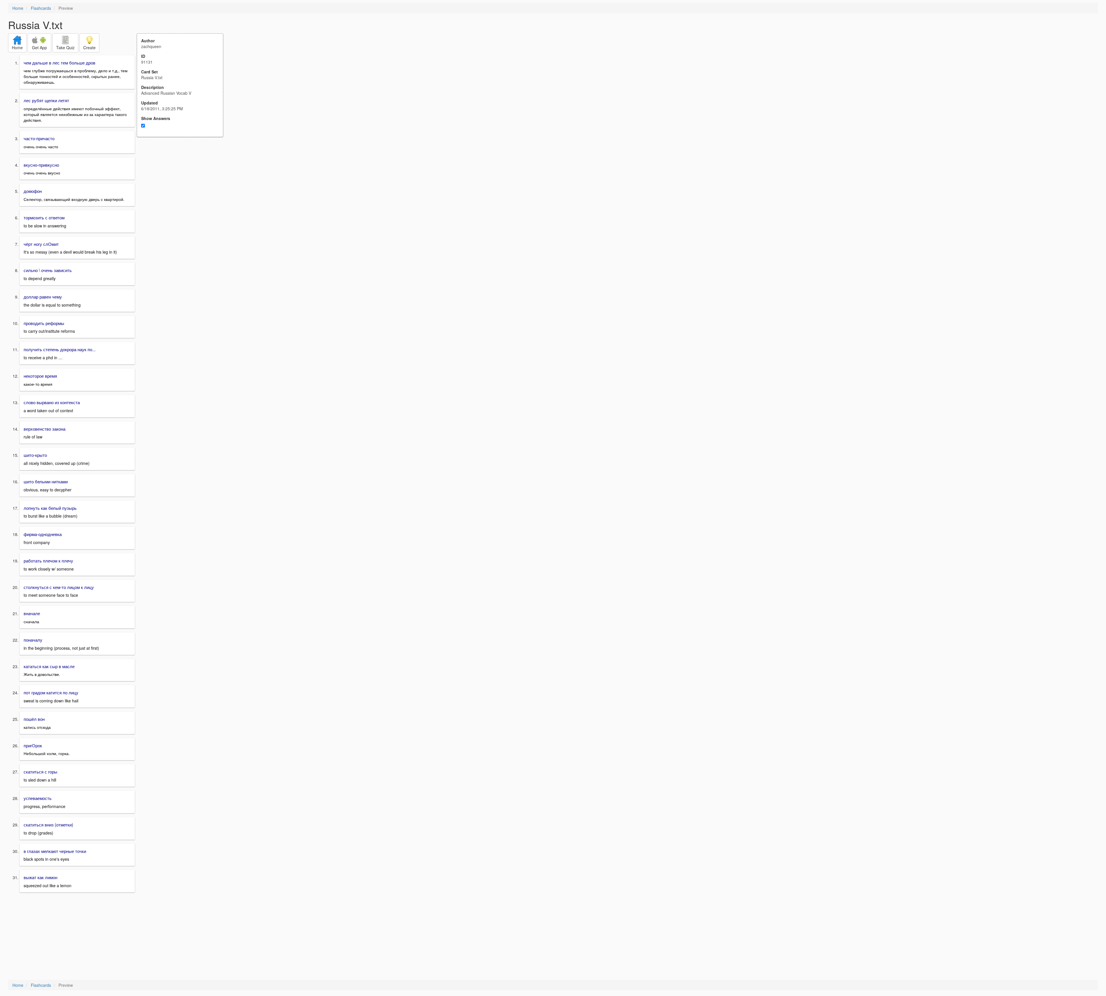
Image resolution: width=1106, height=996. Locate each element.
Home (17, 8)
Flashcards (41, 8)
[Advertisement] (183, 193)
